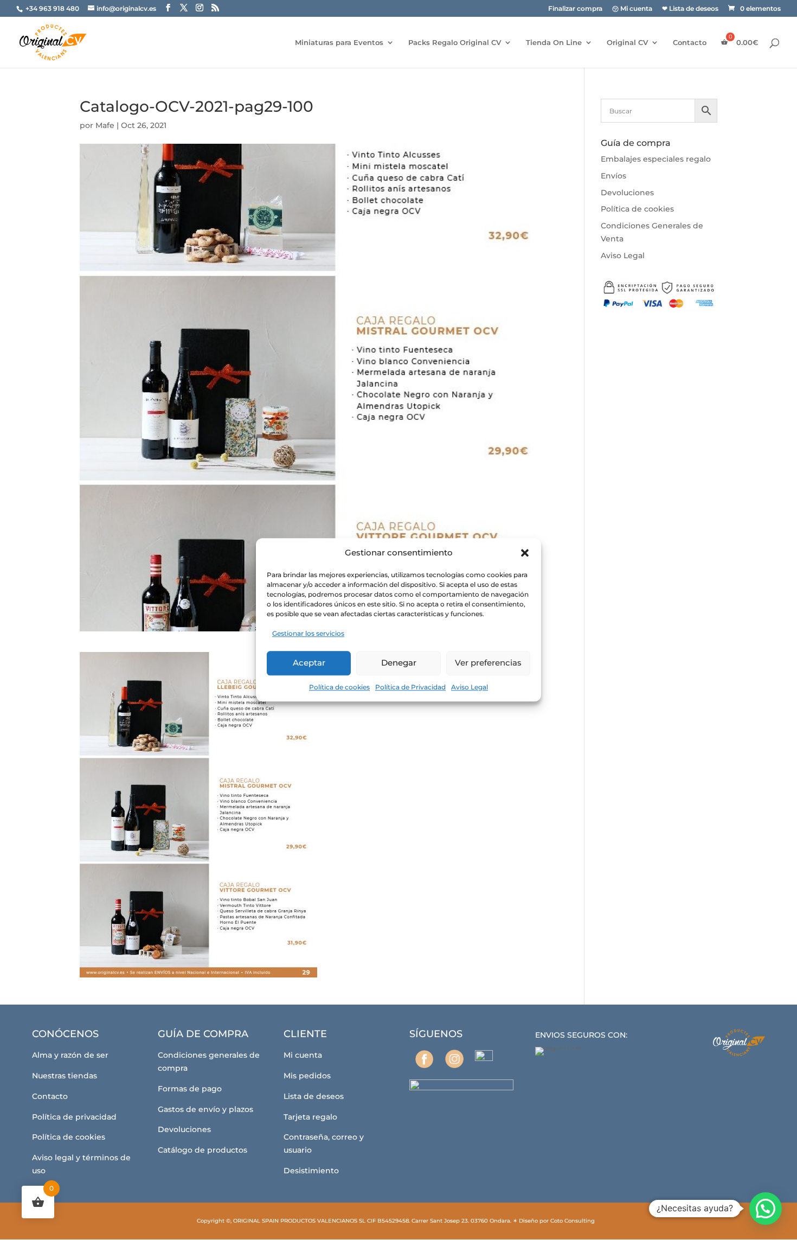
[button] (524, 552)
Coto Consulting (572, 1220)
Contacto (689, 43)
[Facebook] (424, 1059)
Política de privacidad (74, 1117)
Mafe (104, 125)
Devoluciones (627, 192)
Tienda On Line (554, 43)
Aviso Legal (469, 687)
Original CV (627, 43)
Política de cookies (339, 687)
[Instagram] (454, 1059)
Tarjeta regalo (310, 1117)
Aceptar (309, 662)
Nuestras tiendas (64, 1076)
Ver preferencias (488, 662)
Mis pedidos (307, 1076)
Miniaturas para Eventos (339, 43)
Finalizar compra (575, 8)
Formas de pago (190, 1089)
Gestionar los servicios (308, 633)
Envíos (613, 176)
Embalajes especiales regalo (656, 159)
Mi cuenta (303, 1055)
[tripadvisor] (484, 1059)
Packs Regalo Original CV (454, 43)
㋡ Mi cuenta (632, 8)
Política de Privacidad (410, 687)
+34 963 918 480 (53, 8)
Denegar (398, 662)
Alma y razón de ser (70, 1055)
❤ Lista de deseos (690, 8)
